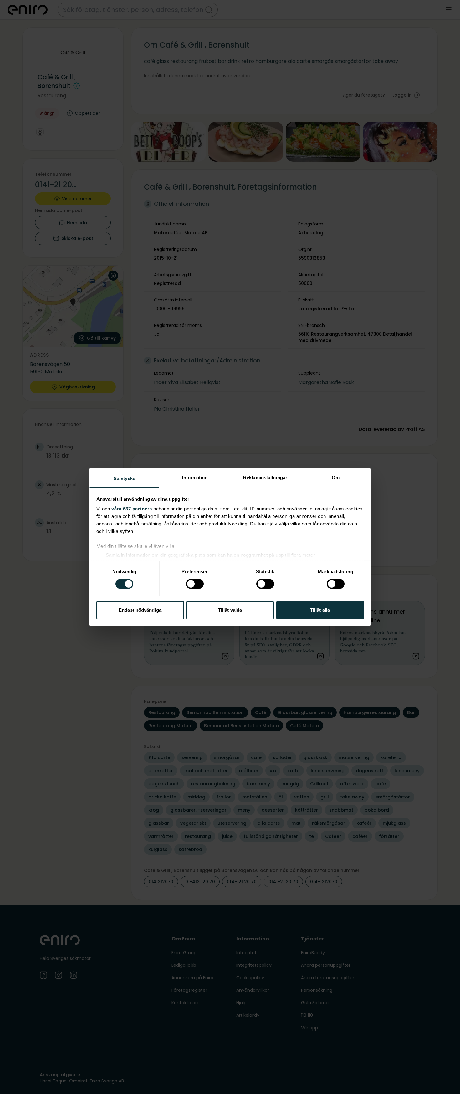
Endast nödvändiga (140, 610)
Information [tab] (194, 477)
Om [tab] (336, 477)
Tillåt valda (230, 610)
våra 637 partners (131, 508)
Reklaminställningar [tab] (265, 477)
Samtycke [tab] (124, 478)
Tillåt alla (320, 610)
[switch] (195, 584)
